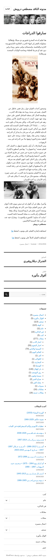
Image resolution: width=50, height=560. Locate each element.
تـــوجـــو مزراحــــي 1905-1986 (30, 480)
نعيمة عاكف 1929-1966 (34, 419)
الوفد (39, 325)
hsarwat (33, 244)
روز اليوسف (36, 372)
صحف (41, 322)
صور (44, 548)
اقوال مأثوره (39, 318)
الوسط (38, 366)
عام (42, 328)
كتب (42, 335)
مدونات (41, 386)
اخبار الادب (37, 342)
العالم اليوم (36, 352)
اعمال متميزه (24, 244)
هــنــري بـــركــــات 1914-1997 (30, 440)
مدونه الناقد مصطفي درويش (29, 9)
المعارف (37, 362)
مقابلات (41, 389)
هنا (12, 231)
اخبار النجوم (36, 345)
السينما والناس (35, 349)
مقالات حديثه (38, 393)
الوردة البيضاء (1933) (35, 413)
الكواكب (38, 359)
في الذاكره (39, 332)
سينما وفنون (36, 376)
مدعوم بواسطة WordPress (15, 555)
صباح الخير (37, 379)
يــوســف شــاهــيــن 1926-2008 (30, 433)
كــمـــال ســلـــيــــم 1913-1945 (30, 474)
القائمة (7, 9)
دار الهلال (37, 369)
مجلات (41, 339)
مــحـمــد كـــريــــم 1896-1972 (31, 457)
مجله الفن (37, 383)
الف (39, 356)
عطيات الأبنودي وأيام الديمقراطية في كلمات (26, 426)
